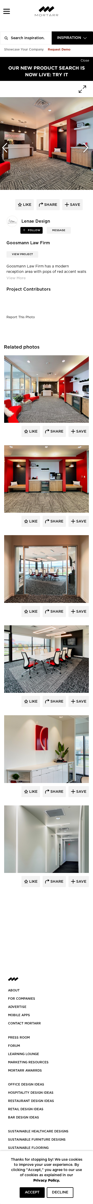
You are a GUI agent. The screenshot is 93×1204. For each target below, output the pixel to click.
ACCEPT (32, 1192)
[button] (7, 11)
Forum (14, 1045)
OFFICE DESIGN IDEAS (26, 1084)
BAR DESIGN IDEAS (23, 1117)
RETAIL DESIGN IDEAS (25, 1109)
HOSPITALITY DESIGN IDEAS (30, 1092)
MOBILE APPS (19, 1015)
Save (80, 431)
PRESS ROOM (19, 1037)
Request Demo (59, 49)
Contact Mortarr (24, 1023)
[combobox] (72, 38)
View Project (22, 254)
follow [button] (33, 230)
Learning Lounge (23, 1054)
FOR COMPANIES (21, 998)
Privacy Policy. (46, 1180)
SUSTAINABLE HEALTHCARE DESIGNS (38, 1131)
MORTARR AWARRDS (25, 1070)
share (50, 205)
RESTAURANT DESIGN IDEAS (31, 1100)
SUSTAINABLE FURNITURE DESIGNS (37, 1139)
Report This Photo (20, 317)
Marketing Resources (28, 1062)
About (14, 990)
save (74, 205)
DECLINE (60, 1192)
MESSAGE (58, 230)
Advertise (17, 1006)
